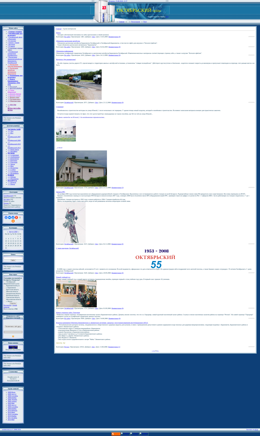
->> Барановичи (13, 159)
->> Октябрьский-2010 (14, 143)
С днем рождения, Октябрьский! (67, 248)
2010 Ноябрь (12, 416)
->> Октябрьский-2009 (14, 139)
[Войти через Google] (20, 217)
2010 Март (11, 412)
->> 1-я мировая (13, 155)
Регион (6, 203)
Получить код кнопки (13, 349)
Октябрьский (8, 196)
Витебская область (12, 295)
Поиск (58, 33)
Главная (121, 22)
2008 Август (12, 394)
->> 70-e (10, 131)
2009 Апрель (12, 401)
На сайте (7, 199)
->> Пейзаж (12, 177)
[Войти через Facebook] (13, 217)
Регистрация (135, 22)
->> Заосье (11, 164)
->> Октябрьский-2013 (14, 147)
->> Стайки (12, 170)
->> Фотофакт (12, 151)
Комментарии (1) (114, 347)
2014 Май (11, 419)
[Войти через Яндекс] (16, 217)
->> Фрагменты (13, 179)
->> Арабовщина (13, 157)
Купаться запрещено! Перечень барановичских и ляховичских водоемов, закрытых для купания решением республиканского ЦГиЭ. (102, 323)
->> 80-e (10, 133)
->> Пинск (11, 184)
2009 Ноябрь (12, 409)
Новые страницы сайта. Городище (68, 312)
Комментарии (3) (118, 187)
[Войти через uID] (6, 217)
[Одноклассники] (13, 336)
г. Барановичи (11, 288)
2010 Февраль (12, 410)
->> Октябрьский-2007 (14, 136)
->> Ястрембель (13, 173)
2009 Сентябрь (13, 407)
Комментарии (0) (114, 37)
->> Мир (11, 166)
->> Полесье (12, 182)
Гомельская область (13, 297)
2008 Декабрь (12, 399)
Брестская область (12, 289)
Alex (93, 37)
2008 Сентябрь (13, 396)
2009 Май (11, 403)
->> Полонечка (13, 168)
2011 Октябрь (12, 418)
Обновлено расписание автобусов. (68, 41)
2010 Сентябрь (13, 414)
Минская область (12, 291)
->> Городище (12, 162)
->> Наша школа (13, 149)
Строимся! (59, 107)
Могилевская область (13, 299)
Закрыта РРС (60, 192)
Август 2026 (13, 232)
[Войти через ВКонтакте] (9, 217)
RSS (167, 17)
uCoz (256, 429)
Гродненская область (13, 293)
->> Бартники (12, 160)
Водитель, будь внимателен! (66, 59)
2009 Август (12, 405)
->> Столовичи (13, 171)
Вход (145, 22)
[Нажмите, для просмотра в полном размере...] (81, 186)
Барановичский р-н (13, 286)
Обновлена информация (64, 51)
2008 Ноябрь (12, 398)
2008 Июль (11, 392)
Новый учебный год (63, 277)
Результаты (7, 305)
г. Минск (9, 301)
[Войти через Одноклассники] (13, 221)
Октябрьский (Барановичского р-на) (11, 283)
